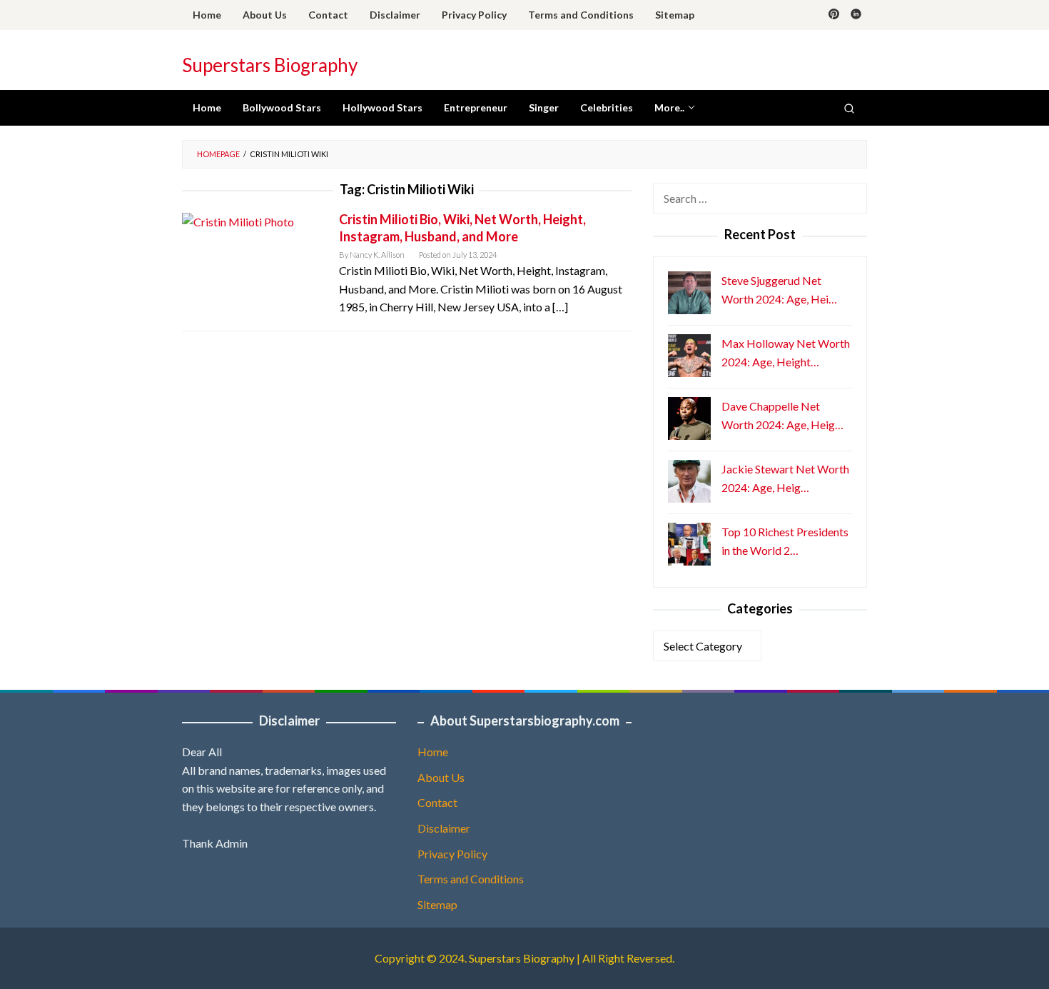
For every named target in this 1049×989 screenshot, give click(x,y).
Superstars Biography (270, 65)
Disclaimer (443, 828)
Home (432, 751)
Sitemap (437, 904)
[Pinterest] (834, 15)
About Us (441, 777)
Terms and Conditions (470, 878)
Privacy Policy (452, 853)
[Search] (849, 108)
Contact (437, 802)
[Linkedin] (856, 15)
